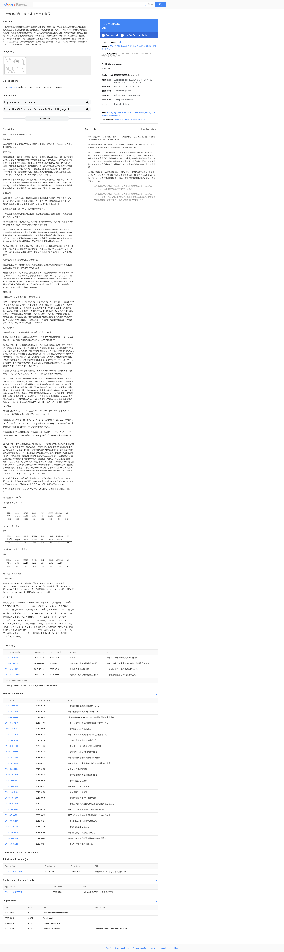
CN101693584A (11, 809)
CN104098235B (11, 786)
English (120, 42)
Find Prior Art (129, 35)
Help (176, 948)
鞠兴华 (135, 46)
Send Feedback (122, 948)
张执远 (107, 49)
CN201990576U (11, 780)
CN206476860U (11, 729)
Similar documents (136, 113)
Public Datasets (139, 948)
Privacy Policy (164, 948)
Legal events (122, 113)
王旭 (112, 46)
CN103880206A (11, 838)
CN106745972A (11, 663)
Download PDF (111, 35)
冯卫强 (117, 46)
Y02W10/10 (13, 87)
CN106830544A (11, 717)
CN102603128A (11, 775)
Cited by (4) (111, 113)
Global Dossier (130, 120)
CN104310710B (11, 827)
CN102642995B (11, 763)
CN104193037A (11, 657)
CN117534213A (11, 675)
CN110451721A (11, 723)
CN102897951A (11, 832)
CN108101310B (11, 746)
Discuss (141, 120)
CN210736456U (11, 815)
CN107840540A (11, 821)
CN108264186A (11, 669)
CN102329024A (11, 752)
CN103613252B (11, 711)
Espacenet (118, 120)
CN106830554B (11, 844)
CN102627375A (11, 757)
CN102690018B (11, 706)
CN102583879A (11, 740)
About (108, 948)
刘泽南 (149, 46)
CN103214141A (11, 734)
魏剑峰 (124, 46)
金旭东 (142, 46)
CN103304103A (11, 798)
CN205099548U (11, 769)
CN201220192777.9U (14, 871)
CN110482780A (11, 804)
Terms (152, 948)
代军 (130, 46)
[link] (34, 87)
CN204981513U (11, 792)
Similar (144, 35)
